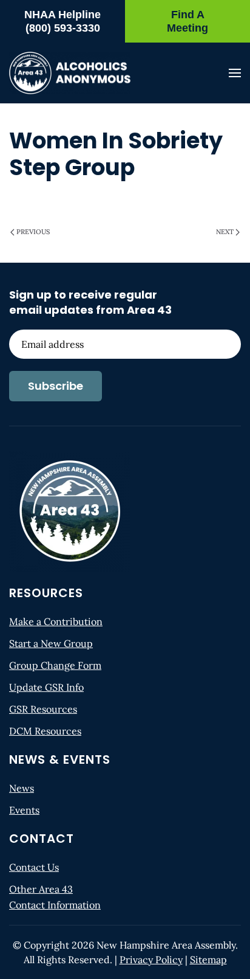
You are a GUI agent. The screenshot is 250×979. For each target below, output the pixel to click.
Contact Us (34, 867)
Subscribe (55, 385)
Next (225, 231)
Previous (33, 231)
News (21, 788)
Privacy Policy (151, 959)
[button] (235, 73)
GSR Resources (43, 709)
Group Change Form (55, 665)
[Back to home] (69, 73)
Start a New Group (51, 643)
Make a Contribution (56, 621)
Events (24, 810)
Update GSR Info (46, 687)
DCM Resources (45, 731)
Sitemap (208, 959)
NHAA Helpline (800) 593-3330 (62, 21)
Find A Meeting (187, 21)
